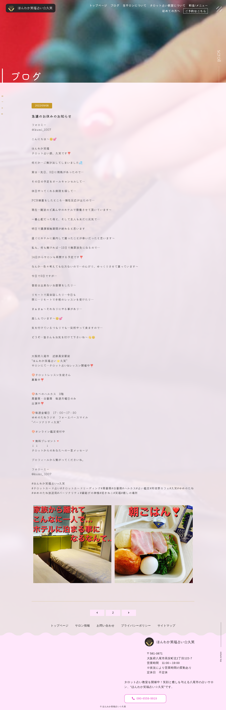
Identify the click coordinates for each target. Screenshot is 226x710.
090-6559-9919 (146, 698)
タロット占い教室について (167, 5)
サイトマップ (166, 625)
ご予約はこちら (195, 11)
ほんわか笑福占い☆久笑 (114, 706)
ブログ (114, 5)
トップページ (98, 5)
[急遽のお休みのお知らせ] (72, 580)
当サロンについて (134, 5)
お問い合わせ (105, 625)
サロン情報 (82, 625)
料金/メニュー (198, 5)
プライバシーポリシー (136, 625)
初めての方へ (171, 11)
